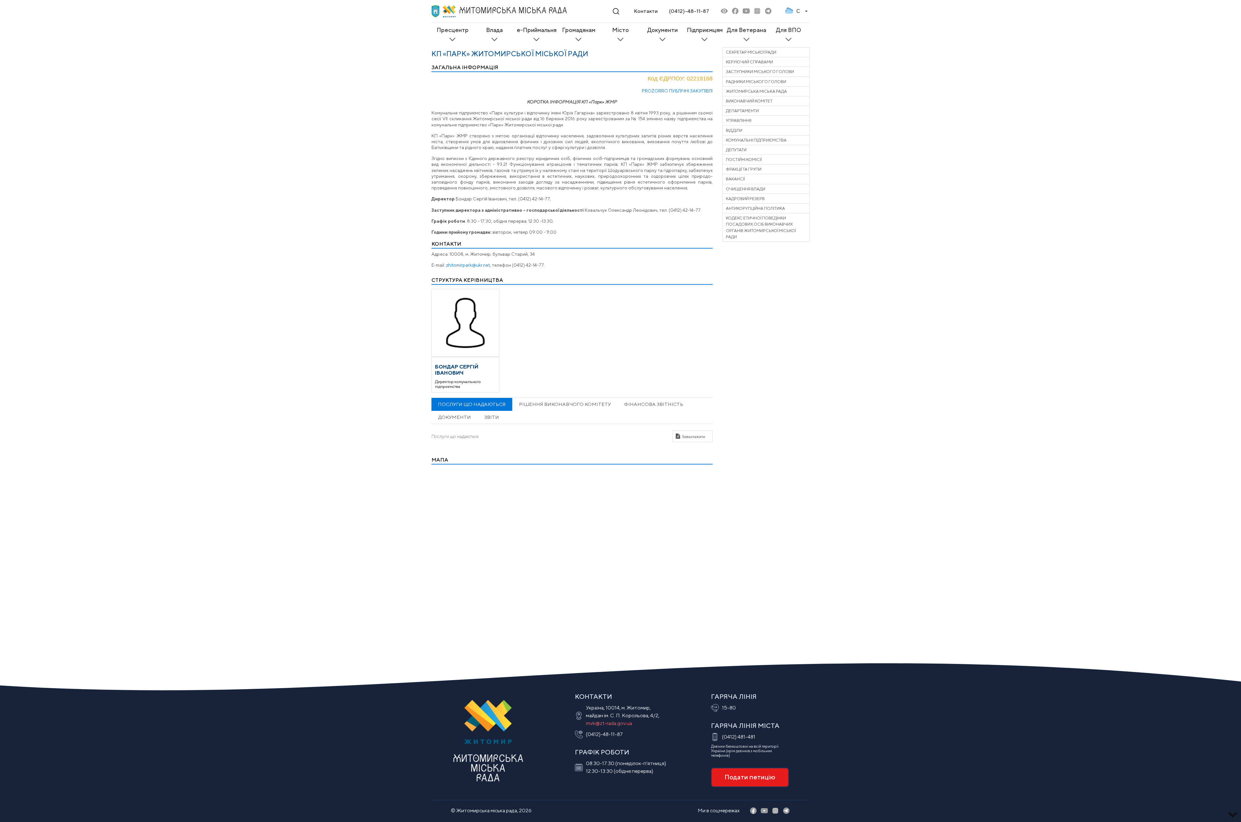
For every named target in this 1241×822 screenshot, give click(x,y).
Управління (738, 120)
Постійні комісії (744, 159)
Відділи (734, 130)
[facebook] (735, 11)
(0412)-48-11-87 (689, 11)
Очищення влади (745, 189)
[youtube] (746, 11)
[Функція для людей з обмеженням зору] (724, 11)
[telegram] (768, 11)
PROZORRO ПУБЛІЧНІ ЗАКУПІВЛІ (677, 90)
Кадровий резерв (745, 198)
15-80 (729, 708)
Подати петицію (750, 777)
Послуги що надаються (472, 404)
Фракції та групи (743, 169)
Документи (454, 417)
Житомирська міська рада (756, 91)
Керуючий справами (749, 61)
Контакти (646, 11)
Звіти (491, 417)
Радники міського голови (756, 81)
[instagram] (757, 11)
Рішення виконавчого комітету (565, 404)
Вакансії (735, 178)
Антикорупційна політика (755, 208)
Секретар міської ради (751, 52)
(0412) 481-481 (738, 737)
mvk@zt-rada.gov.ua (609, 723)
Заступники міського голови (760, 71)
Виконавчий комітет (749, 101)
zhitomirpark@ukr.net (468, 265)
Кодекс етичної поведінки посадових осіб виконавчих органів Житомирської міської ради (761, 227)
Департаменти (742, 110)
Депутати (736, 149)
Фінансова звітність (653, 404)
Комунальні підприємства (756, 140)
